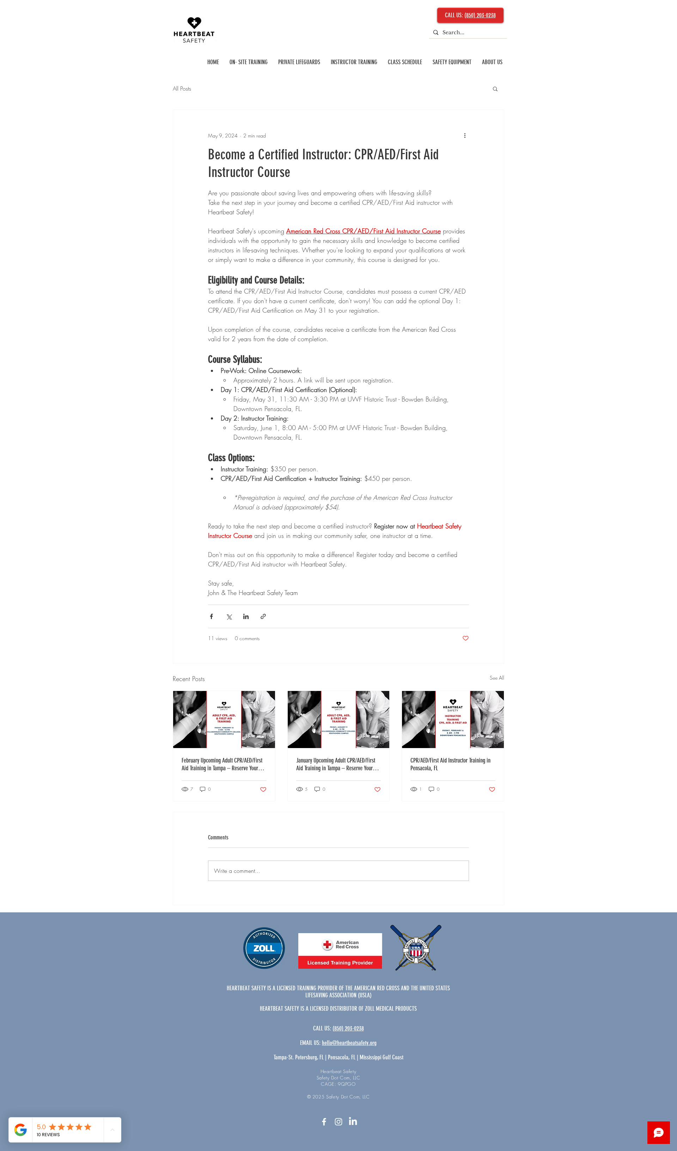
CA (316, 1028)
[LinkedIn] (353, 1122)
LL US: (326, 1028)
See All (497, 677)
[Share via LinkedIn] (246, 616)
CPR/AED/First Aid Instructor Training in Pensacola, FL (450, 764)
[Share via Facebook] (211, 616)
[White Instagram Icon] (338, 1122)
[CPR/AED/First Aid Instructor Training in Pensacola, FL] (453, 719)
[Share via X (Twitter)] (228, 616)
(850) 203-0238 (480, 15)
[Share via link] (263, 616)
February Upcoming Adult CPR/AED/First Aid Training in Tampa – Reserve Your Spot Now (222, 764)
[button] (495, 88)
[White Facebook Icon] (324, 1122)
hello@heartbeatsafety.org (349, 1042)
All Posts (182, 88)
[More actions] (465, 135)
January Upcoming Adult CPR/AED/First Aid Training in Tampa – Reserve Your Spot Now (335, 764)
